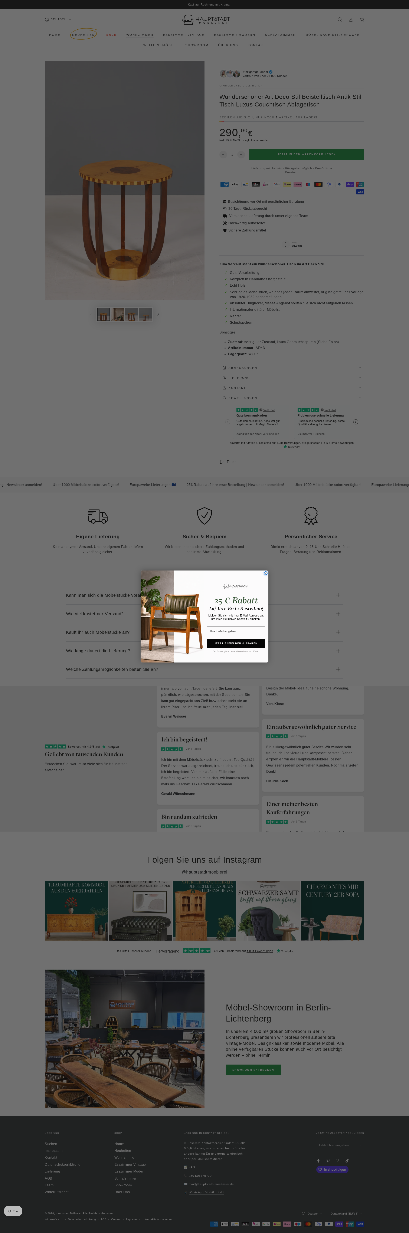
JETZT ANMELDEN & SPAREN (236, 643)
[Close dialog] (265, 573)
